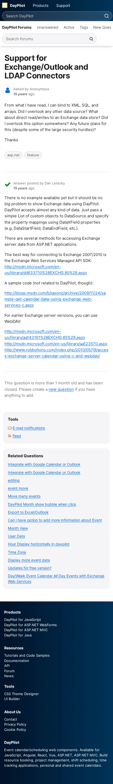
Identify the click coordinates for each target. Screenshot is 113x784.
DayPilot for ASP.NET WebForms (30, 625)
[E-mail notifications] (10, 428)
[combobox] (51, 16)
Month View (18, 528)
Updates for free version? (30, 568)
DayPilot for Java (18, 635)
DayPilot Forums (17, 27)
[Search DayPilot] (106, 16)
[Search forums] (91, 38)
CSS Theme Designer (21, 694)
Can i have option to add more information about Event (55, 520)
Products (40, 5)
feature (33, 155)
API (6, 666)
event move (18, 488)
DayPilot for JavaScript (22, 619)
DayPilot (17, 5)
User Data (16, 536)
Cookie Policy (15, 729)
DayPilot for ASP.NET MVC (26, 630)
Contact (10, 719)
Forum (9, 671)
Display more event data (29, 560)
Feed (17, 436)
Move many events (24, 496)
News (9, 676)
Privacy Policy (15, 724)
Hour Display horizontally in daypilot (38, 544)
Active (69, 27)
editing (14, 480)
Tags (84, 27)
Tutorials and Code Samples (27, 655)
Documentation (16, 661)
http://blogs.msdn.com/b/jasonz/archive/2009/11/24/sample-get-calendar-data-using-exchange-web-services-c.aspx (55, 299)
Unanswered (47, 27)
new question (61, 389)
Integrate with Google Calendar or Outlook (44, 464)
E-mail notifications (29, 428)
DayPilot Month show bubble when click (42, 504)
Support (63, 5)
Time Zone (17, 552)
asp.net (13, 155)
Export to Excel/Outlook (28, 512)
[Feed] (10, 436)
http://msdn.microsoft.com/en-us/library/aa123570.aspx (55, 343)
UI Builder (12, 699)
